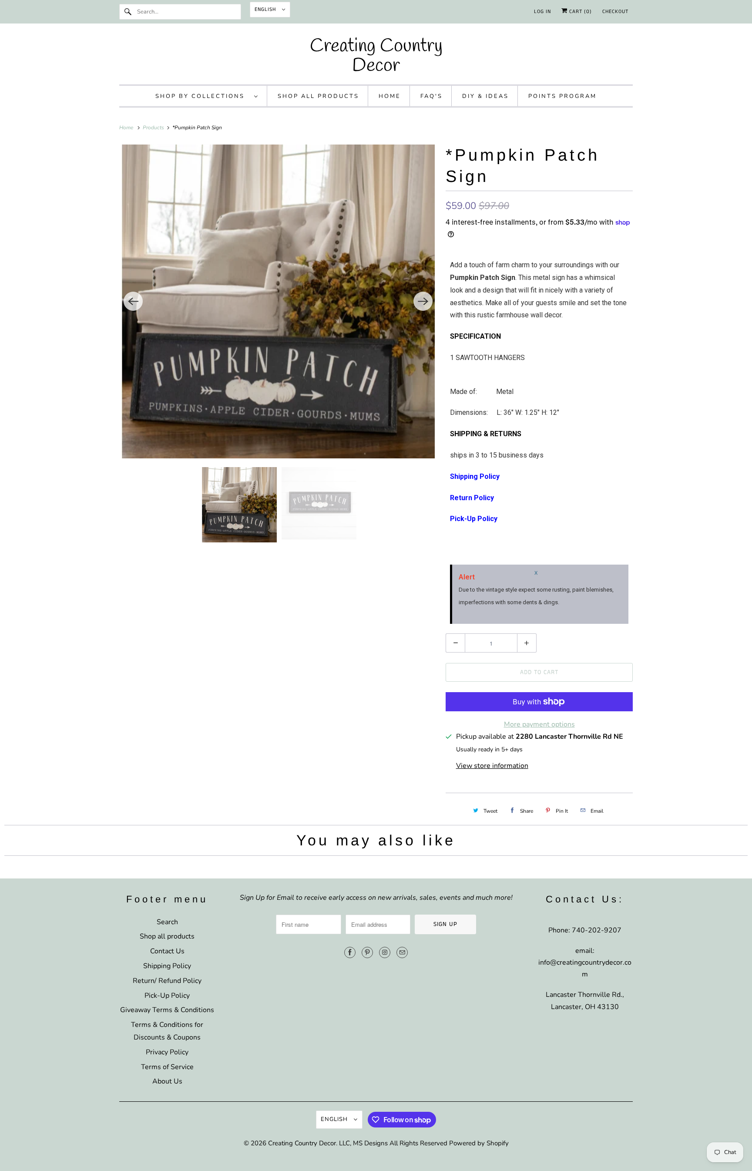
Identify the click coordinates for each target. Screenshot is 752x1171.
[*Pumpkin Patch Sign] (278, 301)
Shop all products (167, 936)
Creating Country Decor (302, 1143)
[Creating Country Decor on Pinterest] (367, 952)
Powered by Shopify (479, 1143)
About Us (167, 1081)
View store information (492, 766)
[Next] (423, 301)
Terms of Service (167, 1067)
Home (390, 96)
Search (167, 922)
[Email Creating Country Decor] (402, 952)
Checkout (615, 11)
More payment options (539, 724)
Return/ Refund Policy (167, 981)
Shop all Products (318, 96)
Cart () (579, 11)
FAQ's (431, 96)
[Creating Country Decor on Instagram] (384, 952)
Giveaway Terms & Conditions (167, 1010)
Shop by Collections (202, 96)
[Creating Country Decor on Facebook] (350, 952)
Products (154, 127)
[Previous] (133, 301)
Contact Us (167, 951)
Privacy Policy (167, 1052)
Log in (542, 11)
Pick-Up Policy (167, 995)
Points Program (562, 96)
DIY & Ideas (485, 96)
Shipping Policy (167, 966)
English (266, 9)
